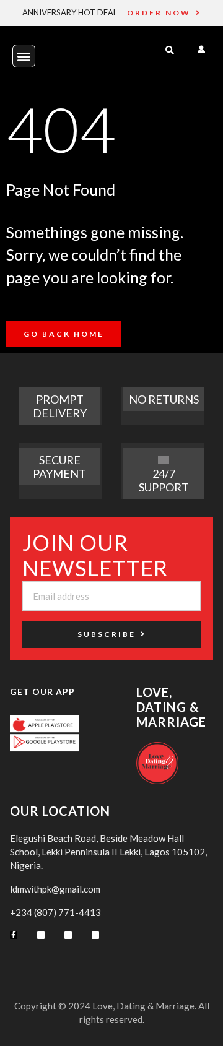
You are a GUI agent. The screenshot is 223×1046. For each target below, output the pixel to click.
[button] (23, 56)
